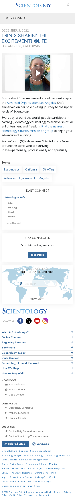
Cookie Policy (15, 495)
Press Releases (17, 384)
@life (10, 203)
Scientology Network (40, 450)
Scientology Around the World (21, 363)
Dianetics (23, 450)
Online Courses (11, 337)
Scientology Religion (12, 455)
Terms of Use (30, 495)
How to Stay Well (13, 223)
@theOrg (48, 169)
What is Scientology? (15, 332)
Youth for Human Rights (40, 481)
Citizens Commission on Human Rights (21, 485)
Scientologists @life (15, 197)
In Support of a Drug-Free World (39, 477)
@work (11, 212)
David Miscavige (9, 459)
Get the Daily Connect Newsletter (26, 431)
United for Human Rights (14, 481)
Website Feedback (18, 412)
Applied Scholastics (11, 477)
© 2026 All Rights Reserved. (33, 492)
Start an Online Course (13, 464)
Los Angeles (11, 169)
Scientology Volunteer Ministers (42, 464)
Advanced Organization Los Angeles (31, 103)
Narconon (51, 472)
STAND (5, 472)
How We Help (10, 368)
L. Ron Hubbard (9, 450)
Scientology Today (13, 353)
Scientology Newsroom (58, 455)
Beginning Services (14, 342)
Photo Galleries (16, 389)
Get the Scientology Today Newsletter (29, 436)
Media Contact (16, 394)
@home (11, 216)
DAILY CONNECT (37, 191)
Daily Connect (10, 358)
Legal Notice (45, 495)
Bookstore (8, 347)
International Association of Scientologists (22, 468)
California (31, 169)
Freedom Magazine (55, 468)
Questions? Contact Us (20, 407)
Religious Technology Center (33, 459)
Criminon (39, 472)
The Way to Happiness (21, 472)
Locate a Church (17, 418)
